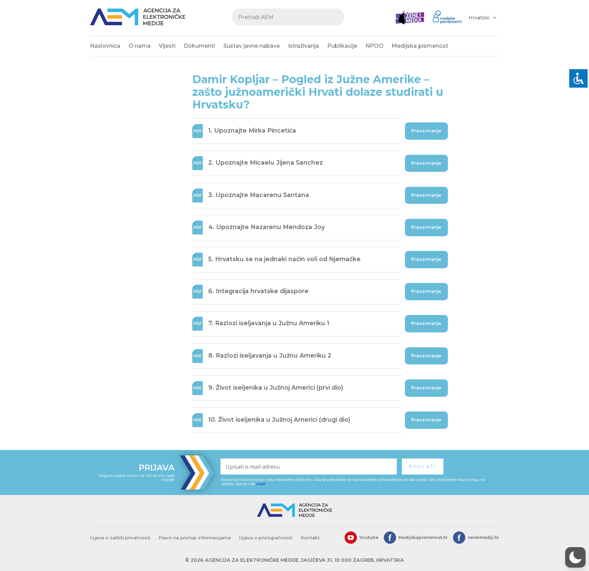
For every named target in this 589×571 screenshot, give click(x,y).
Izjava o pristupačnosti (265, 537)
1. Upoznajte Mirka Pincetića (252, 130)
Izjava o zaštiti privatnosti (120, 537)
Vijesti (167, 46)
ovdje (261, 484)
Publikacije (342, 46)
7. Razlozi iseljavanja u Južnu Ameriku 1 (268, 323)
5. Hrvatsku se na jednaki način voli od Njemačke (284, 258)
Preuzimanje (426, 130)
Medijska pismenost (420, 46)
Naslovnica (105, 46)
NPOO (374, 46)
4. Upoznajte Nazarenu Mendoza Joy (266, 226)
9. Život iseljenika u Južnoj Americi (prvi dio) (275, 387)
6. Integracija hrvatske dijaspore (258, 291)
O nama (140, 46)
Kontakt (310, 537)
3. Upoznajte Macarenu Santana (258, 194)
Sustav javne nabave (251, 46)
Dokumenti (199, 46)
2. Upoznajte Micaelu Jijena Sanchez (265, 162)
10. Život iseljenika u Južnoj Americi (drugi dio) (279, 419)
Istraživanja (303, 46)
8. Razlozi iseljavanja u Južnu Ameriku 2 (269, 355)
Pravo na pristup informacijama (194, 537)
